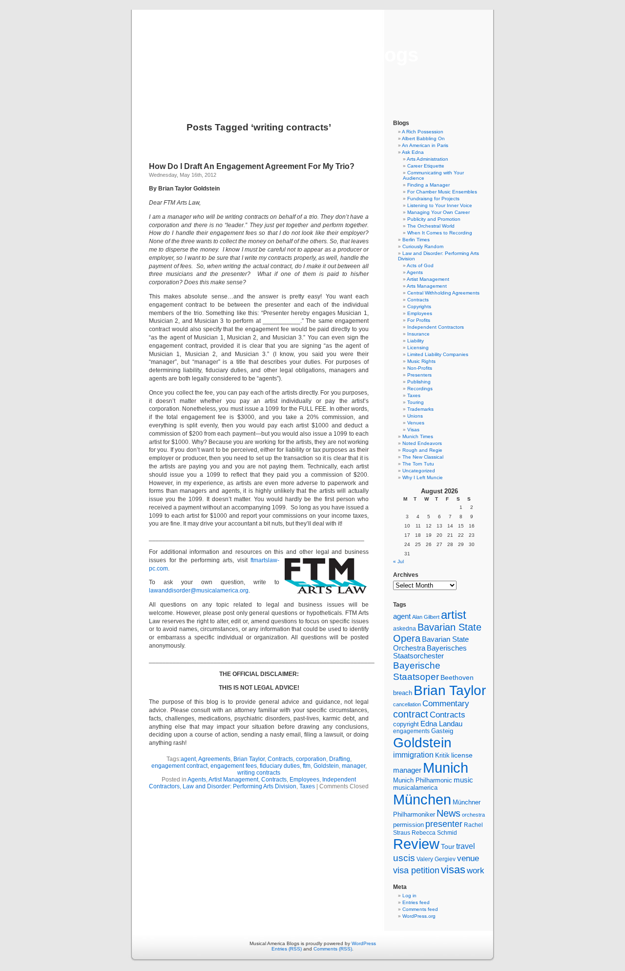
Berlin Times (416, 239)
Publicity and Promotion (433, 219)
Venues (415, 422)
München (422, 799)
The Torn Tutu (418, 463)
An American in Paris (425, 145)
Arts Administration (427, 159)
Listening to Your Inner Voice (439, 205)
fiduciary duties (280, 765)
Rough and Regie (422, 450)
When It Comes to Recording (439, 232)
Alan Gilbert (425, 617)
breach (402, 693)
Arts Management (427, 286)
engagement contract (179, 765)
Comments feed (420, 909)
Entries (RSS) (286, 948)
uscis (404, 857)
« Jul (398, 561)
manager (353, 765)
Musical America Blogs (312, 54)
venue (468, 858)
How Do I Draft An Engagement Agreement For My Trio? (251, 166)
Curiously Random (422, 246)
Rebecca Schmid (434, 832)
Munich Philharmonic (422, 780)
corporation (311, 759)
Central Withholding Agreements (443, 293)
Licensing (418, 347)
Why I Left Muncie (422, 477)
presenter (443, 824)
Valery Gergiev (436, 859)
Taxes (307, 786)
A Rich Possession (422, 131)
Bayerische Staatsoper (416, 671)
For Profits (418, 320)
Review (416, 844)
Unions (415, 416)
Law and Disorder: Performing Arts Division (239, 786)
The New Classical (422, 457)
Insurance (418, 334)
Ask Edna (413, 152)
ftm (307, 765)
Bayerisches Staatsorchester (430, 652)
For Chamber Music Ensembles (442, 191)
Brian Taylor (249, 759)
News (448, 813)
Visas (413, 429)
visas (453, 870)
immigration (413, 755)
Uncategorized (418, 470)
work (475, 870)
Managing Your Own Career (438, 212)
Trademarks (420, 409)
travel (465, 846)
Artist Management (233, 779)
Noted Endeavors (422, 443)
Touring (415, 402)
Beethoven (457, 677)
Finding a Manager (428, 185)
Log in (409, 895)
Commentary (445, 703)
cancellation (407, 704)
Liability (415, 340)
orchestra (473, 815)
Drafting (339, 759)
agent (188, 759)
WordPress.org (419, 916)
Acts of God (420, 265)
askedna (404, 628)
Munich (445, 768)
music (463, 780)
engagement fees (233, 765)
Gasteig (442, 731)
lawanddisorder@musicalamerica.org (199, 590)
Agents (197, 779)
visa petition (416, 870)
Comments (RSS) (332, 948)
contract (410, 714)
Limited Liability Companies (437, 354)
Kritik (442, 755)
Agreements (214, 759)
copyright (406, 724)
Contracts (280, 759)
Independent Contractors (435, 327)
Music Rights (421, 361)
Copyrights (419, 306)
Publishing (419, 381)
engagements (411, 731)
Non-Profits (419, 368)
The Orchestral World (431, 226)
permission (408, 825)
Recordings (420, 388)
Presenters (419, 375)
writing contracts (258, 772)
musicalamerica (415, 787)
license (462, 755)
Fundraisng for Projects (433, 198)
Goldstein (326, 765)
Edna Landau (441, 724)
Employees (304, 779)
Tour (448, 846)
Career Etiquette (425, 166)
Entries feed (416, 902)
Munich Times (417, 436)
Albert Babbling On (423, 138)
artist (453, 614)
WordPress (364, 943)
